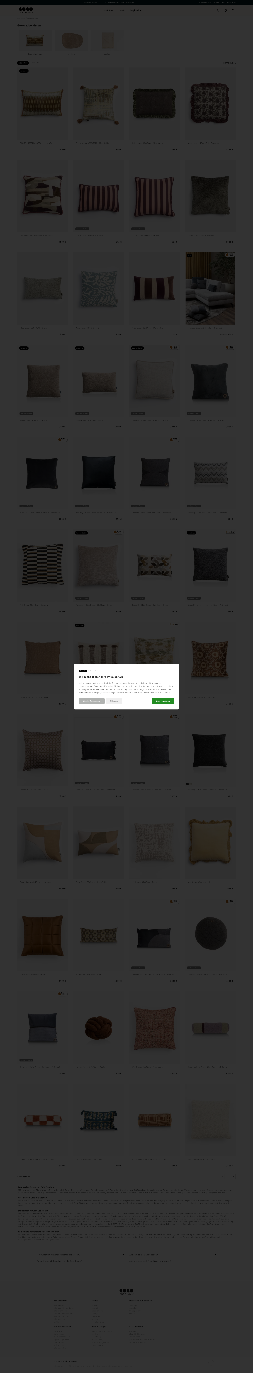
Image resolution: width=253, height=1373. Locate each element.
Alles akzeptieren (163, 701)
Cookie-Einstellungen (91, 701)
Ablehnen (114, 701)
